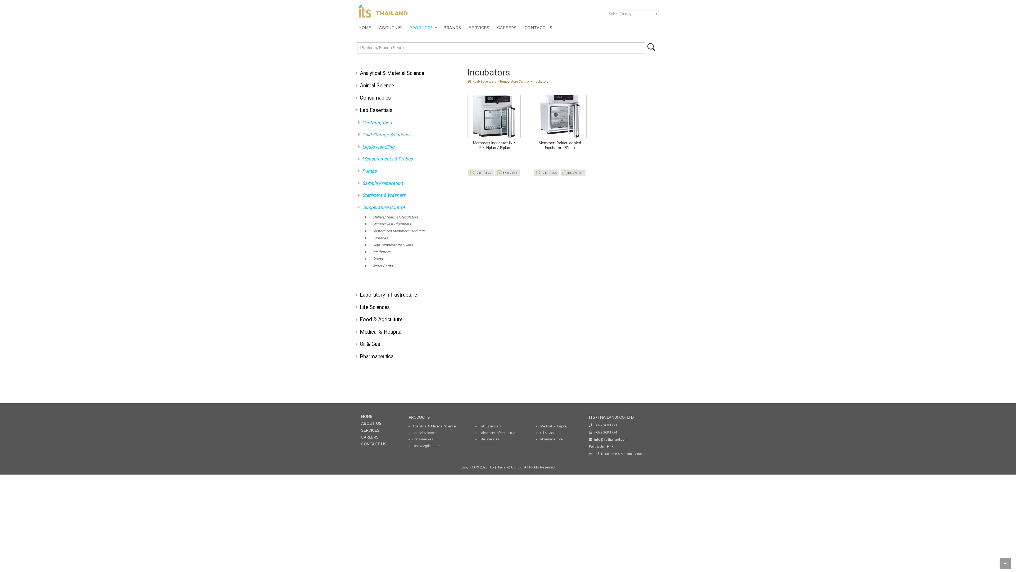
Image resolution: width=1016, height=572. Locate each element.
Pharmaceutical (377, 357)
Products (421, 27)
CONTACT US (373, 444)
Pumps (369, 171)
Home (365, 27)
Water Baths (382, 266)
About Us (390, 27)
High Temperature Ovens (392, 245)
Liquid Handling (378, 147)
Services (479, 27)
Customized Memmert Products (398, 231)
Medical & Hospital (381, 332)
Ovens (377, 259)
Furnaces (380, 238)
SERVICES (370, 430)
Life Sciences (375, 307)
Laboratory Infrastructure (388, 295)
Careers (506, 27)
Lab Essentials (376, 110)
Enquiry (510, 173)
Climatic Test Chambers (391, 224)
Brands (452, 27)
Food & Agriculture (381, 319)
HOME (367, 416)
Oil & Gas (370, 344)
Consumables (375, 98)
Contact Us (538, 27)
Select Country (620, 14)
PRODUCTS (419, 417)
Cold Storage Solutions (385, 134)
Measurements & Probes (387, 159)
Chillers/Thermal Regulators (395, 217)
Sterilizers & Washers (384, 195)
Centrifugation (377, 122)
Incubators (381, 252)
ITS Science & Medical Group (621, 454)
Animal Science (377, 86)
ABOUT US (371, 423)
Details (484, 173)
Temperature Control (383, 207)
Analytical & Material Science (392, 73)
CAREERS (369, 437)
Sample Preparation (382, 183)
